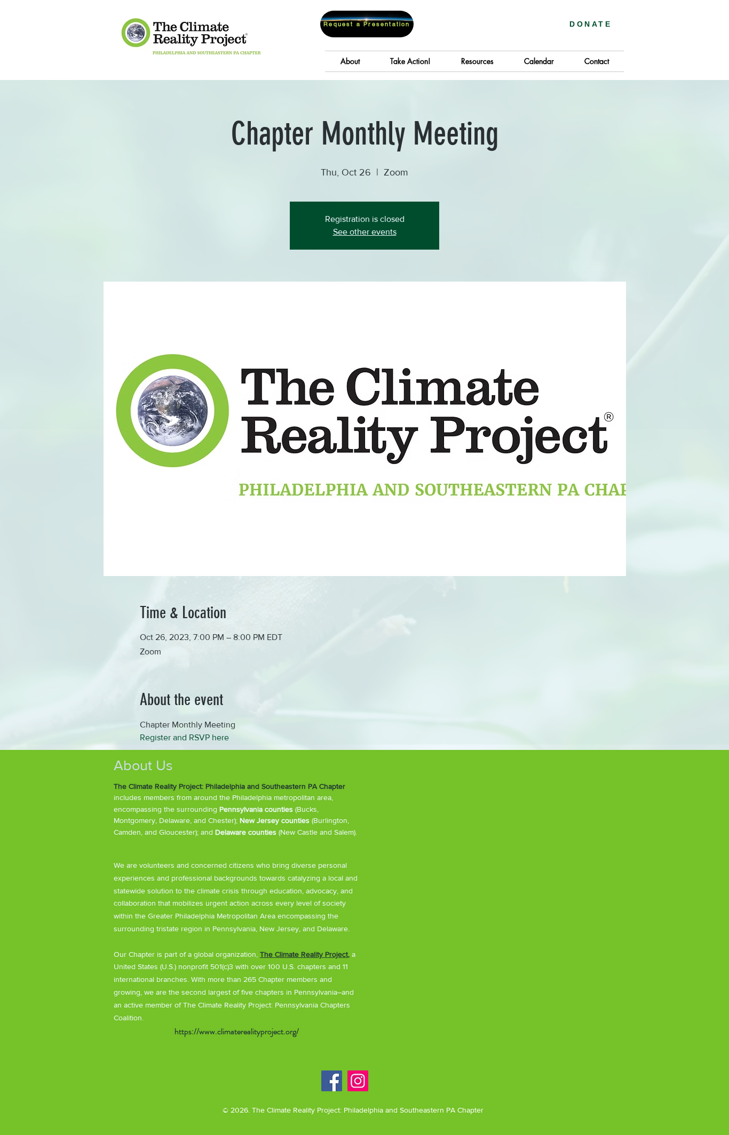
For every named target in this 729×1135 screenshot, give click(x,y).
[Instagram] (357, 1080)
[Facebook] (331, 1080)
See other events (365, 231)
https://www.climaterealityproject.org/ (237, 1031)
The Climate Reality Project (304, 954)
